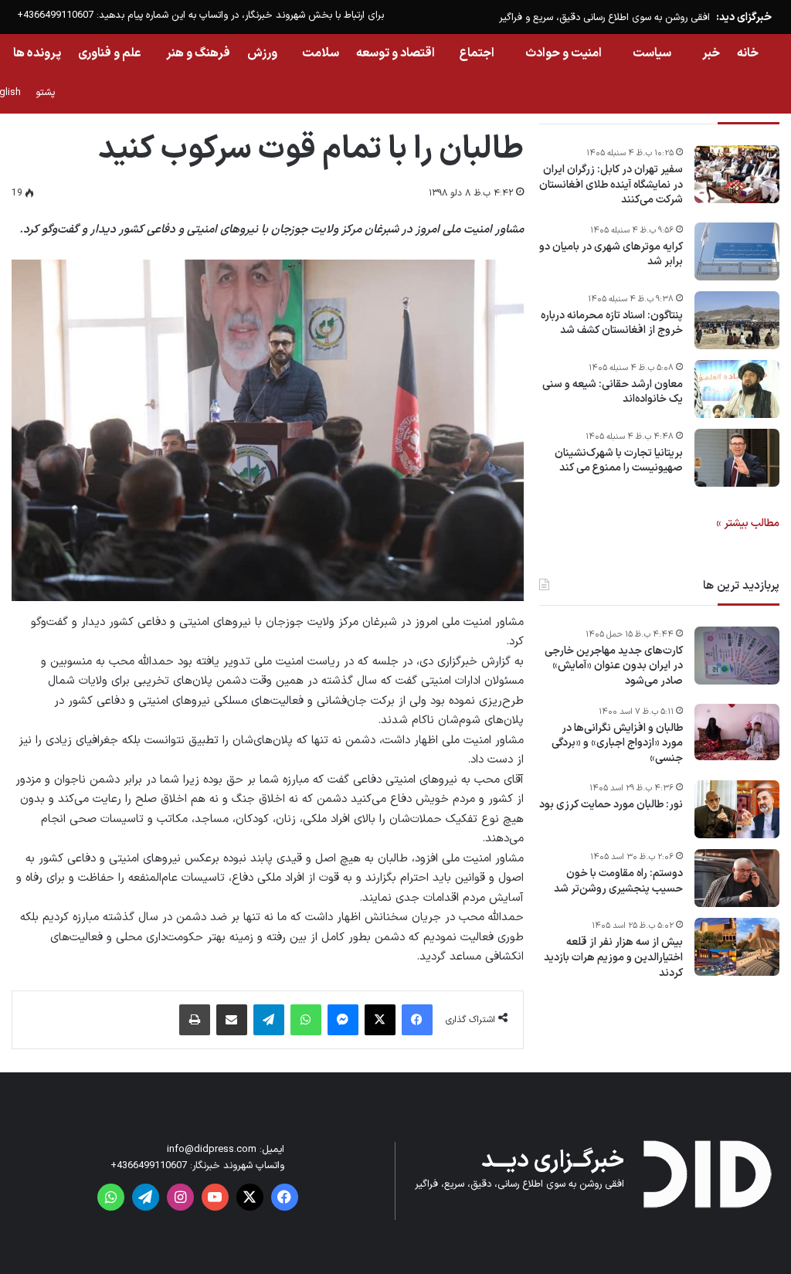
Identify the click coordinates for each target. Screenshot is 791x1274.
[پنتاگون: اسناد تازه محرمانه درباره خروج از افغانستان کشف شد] (736, 320)
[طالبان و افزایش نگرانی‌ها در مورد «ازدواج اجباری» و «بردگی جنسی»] (736, 732)
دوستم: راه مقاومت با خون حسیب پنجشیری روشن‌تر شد (618, 881)
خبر (711, 53)
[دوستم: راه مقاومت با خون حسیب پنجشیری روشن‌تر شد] (736, 878)
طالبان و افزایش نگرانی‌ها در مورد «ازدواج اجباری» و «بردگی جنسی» (617, 743)
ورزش (262, 53)
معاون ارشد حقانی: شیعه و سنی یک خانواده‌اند (612, 392)
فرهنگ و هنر (198, 53)
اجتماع (477, 53)
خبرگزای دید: (744, 17)
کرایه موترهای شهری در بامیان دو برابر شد (611, 255)
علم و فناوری (109, 53)
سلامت (320, 53)
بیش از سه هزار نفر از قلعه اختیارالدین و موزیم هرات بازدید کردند (613, 957)
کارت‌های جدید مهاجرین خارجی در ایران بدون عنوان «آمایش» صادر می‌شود (614, 666)
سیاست (652, 53)
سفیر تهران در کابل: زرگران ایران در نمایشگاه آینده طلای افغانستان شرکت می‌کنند (611, 185)
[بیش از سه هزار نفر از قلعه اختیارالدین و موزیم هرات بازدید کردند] (736, 947)
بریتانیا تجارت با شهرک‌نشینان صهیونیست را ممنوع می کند (619, 461)
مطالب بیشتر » (747, 523)
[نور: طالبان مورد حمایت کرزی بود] (736, 809)
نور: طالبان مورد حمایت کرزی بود (611, 805)
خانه (748, 53)
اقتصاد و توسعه (395, 53)
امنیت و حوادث (563, 53)
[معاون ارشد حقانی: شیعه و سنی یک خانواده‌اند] (736, 389)
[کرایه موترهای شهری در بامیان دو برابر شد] (736, 251)
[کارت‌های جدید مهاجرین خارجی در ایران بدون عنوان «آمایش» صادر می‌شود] (736, 656)
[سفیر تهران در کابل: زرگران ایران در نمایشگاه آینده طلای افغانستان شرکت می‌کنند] (736, 174)
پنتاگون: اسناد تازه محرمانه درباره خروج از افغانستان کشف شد (612, 323)
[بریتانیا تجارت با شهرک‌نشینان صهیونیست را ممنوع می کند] (736, 458)
